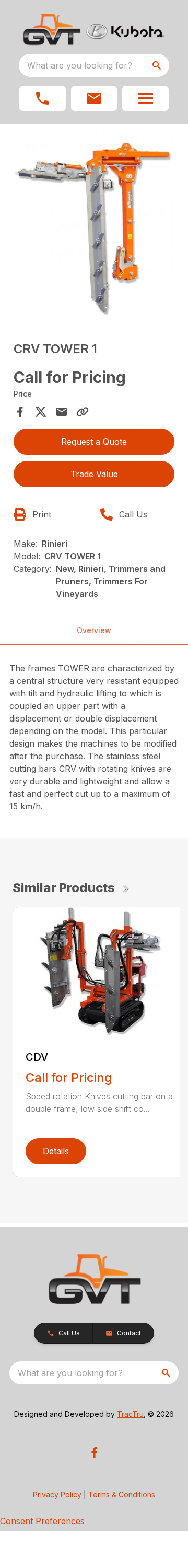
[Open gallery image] (94, 223)
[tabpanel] (94, 225)
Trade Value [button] (94, 474)
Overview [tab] (94, 630)
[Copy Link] (82, 411)
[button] (42, 98)
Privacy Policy (57, 1494)
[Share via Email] (61, 411)
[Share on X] (40, 411)
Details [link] (56, 1151)
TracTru (130, 1414)
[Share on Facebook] (20, 411)
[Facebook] (94, 1453)
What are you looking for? (79, 65)
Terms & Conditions (121, 1494)
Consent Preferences (42, 1521)
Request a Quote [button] (94, 441)
